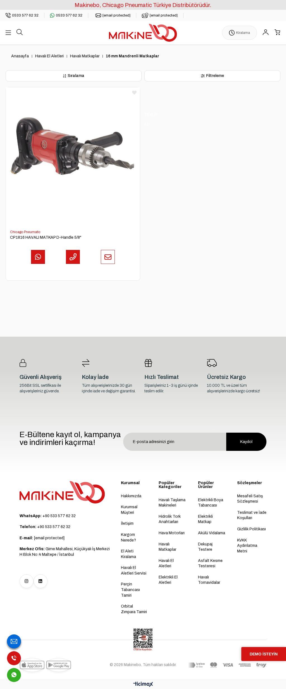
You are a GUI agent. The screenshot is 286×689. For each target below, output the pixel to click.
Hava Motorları (172, 533)
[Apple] (32, 665)
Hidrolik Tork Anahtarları (170, 519)
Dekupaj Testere (205, 547)
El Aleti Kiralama (128, 554)
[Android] (58, 665)
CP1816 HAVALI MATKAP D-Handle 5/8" (45, 237)
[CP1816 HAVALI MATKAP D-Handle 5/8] (73, 154)
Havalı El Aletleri (166, 563)
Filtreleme (215, 76)
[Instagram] (27, 581)
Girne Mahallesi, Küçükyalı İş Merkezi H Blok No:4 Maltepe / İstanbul (65, 552)
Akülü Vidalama (211, 533)
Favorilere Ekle (134, 92)
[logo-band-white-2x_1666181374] (227, 665)
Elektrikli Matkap (205, 519)
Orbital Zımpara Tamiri (134, 609)
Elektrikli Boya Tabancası (210, 503)
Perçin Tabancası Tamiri (130, 589)
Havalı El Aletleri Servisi (133, 570)
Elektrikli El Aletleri (168, 580)
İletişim (127, 523)
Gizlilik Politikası (251, 529)
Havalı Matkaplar (167, 547)
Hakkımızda (131, 496)
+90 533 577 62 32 (48, 516)
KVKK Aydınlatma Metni (247, 545)
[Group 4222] (62, 492)
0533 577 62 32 (25, 15)
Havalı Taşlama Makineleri (172, 503)
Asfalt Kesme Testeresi (210, 563)
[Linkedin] (40, 581)
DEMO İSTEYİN (264, 654)
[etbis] (143, 640)
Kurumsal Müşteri (129, 510)
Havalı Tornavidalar (209, 580)
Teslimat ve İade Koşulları (251, 515)
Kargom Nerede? (128, 537)
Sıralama (76, 76)
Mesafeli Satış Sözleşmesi (250, 499)
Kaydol (246, 442)
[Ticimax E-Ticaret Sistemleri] (143, 685)
